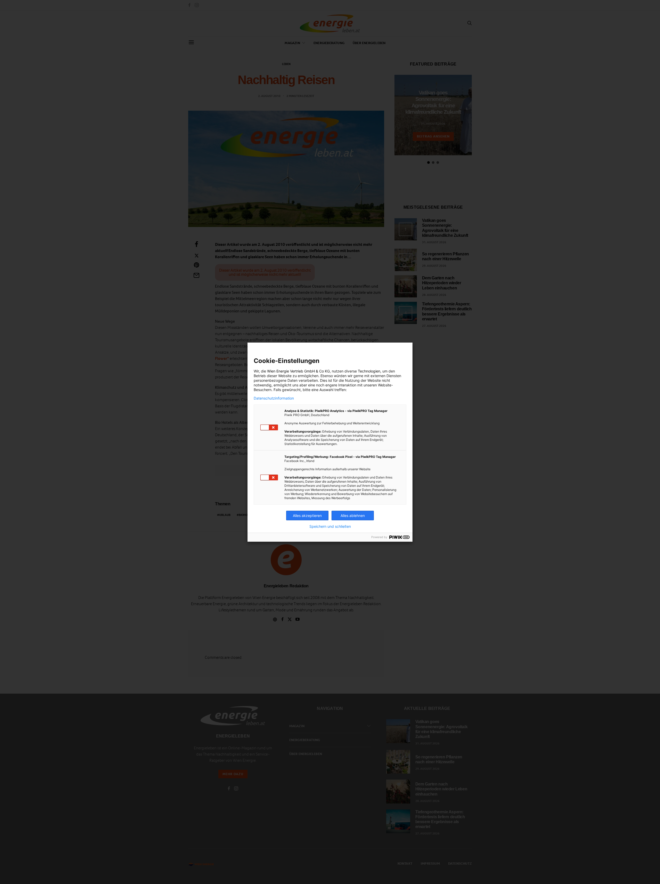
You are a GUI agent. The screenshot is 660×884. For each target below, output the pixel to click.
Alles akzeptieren (307, 515)
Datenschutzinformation (274, 398)
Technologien (369, 371)
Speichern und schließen (330, 526)
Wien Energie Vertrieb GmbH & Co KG (298, 371)
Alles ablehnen (353, 515)
